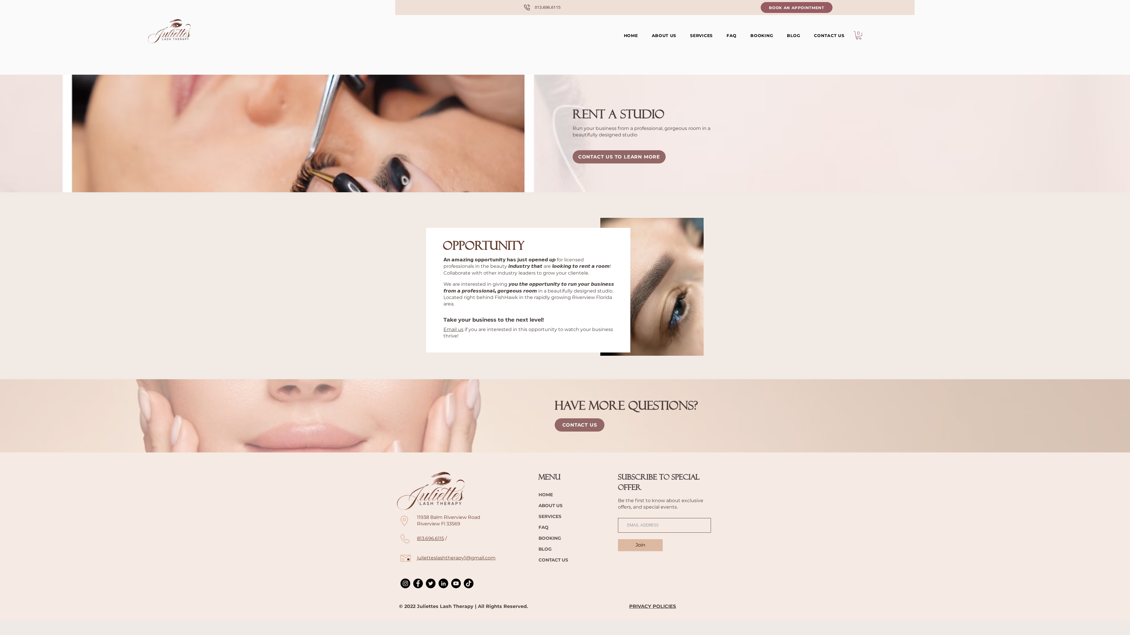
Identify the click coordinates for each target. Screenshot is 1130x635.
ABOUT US (551, 505)
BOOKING (550, 538)
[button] (701, 35)
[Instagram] (405, 583)
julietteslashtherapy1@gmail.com (456, 558)
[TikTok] (468, 583)
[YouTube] (456, 583)
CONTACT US (553, 560)
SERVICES (550, 516)
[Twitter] (431, 583)
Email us (453, 329)
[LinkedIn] (443, 583)
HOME (546, 494)
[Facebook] (418, 583)
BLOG (545, 549)
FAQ (544, 527)
